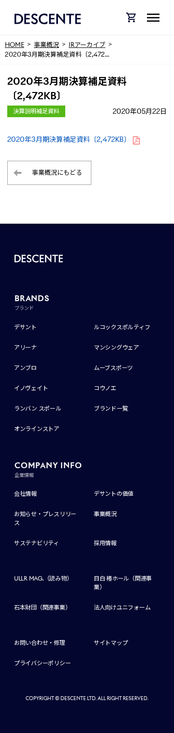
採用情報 (105, 543)
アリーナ (25, 347)
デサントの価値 (113, 493)
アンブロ (25, 367)
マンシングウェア (116, 347)
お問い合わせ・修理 (39, 642)
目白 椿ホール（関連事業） (123, 583)
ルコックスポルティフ (122, 327)
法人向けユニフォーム (122, 607)
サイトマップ (111, 642)
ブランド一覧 (111, 408)
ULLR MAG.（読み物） (43, 578)
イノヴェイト (31, 388)
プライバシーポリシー (42, 663)
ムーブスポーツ (113, 367)
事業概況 (105, 514)
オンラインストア (36, 428)
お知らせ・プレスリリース (45, 518)
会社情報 (25, 493)
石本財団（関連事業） (42, 607)
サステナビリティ (36, 543)
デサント (25, 327)
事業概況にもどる (57, 172)
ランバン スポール (37, 408)
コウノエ (105, 388)
